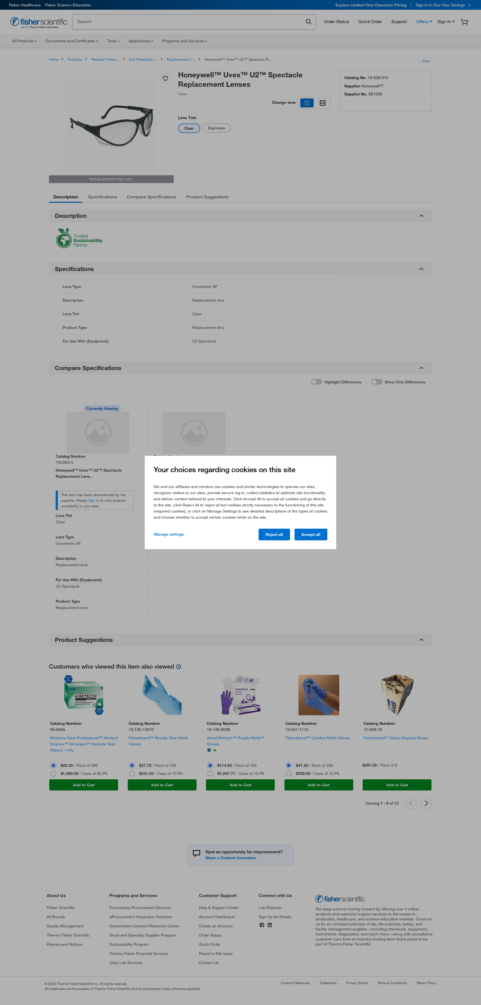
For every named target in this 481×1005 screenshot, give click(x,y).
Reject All (274, 534)
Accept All (310, 534)
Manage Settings (169, 534)
